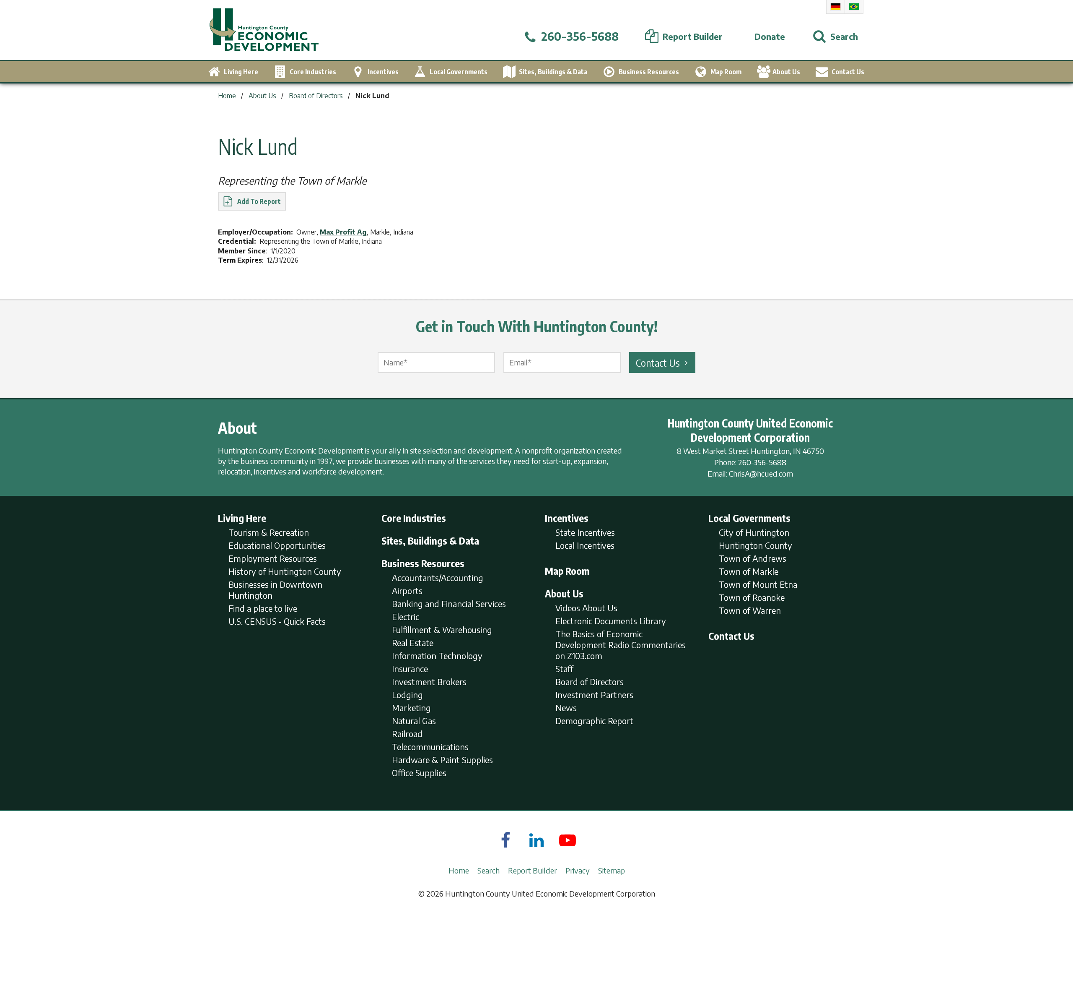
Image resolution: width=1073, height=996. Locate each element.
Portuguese (854, 6)
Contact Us (658, 362)
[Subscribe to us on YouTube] (567, 840)
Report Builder (532, 870)
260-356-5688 (762, 462)
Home (458, 870)
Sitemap (611, 870)
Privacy (577, 870)
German (835, 6)
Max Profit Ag (343, 232)
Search (488, 870)
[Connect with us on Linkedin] (536, 840)
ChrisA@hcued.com (761, 473)
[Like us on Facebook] (505, 840)
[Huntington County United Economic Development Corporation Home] (264, 30)
